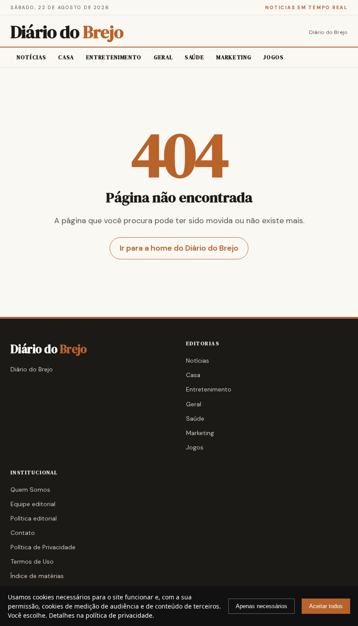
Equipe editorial (32, 504)
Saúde (194, 57)
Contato (22, 533)
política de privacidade (119, 615)
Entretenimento (113, 57)
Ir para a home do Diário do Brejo (179, 248)
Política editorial (33, 518)
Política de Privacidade (43, 547)
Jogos (273, 57)
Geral (163, 57)
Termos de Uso (32, 561)
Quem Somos (30, 489)
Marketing (233, 57)
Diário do (66, 32)
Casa (66, 57)
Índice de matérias (37, 576)
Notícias (31, 57)
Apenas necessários (261, 606)
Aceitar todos (326, 606)
